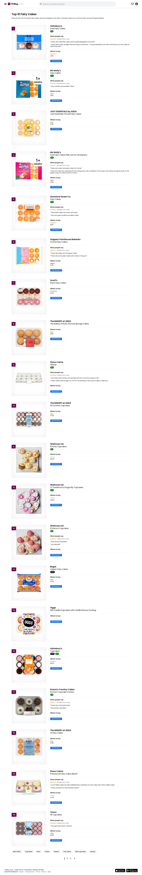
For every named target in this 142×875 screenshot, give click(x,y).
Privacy (43, 872)
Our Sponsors (29, 872)
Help (49, 872)
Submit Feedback (11, 872)
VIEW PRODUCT (56, 61)
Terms (38, 872)
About (21, 872)
